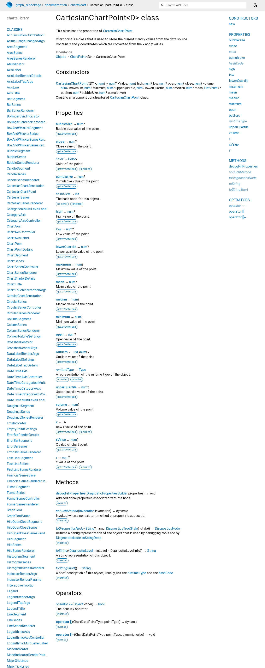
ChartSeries (15, 261)
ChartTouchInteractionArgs (27, 290)
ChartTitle (14, 284)
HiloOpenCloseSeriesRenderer (29, 533)
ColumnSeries (17, 325)
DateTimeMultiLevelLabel (26, 400)
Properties (239, 34)
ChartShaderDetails (21, 278)
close (60, 142)
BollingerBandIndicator (23, 116)
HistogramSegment (21, 556)
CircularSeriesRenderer (23, 313)
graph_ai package (28, 5)
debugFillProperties (71, 493)
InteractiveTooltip (20, 585)
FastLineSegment (20, 458)
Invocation (86, 511)
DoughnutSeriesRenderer (25, 417)
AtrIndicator (15, 64)
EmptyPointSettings (22, 429)
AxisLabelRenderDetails (24, 76)
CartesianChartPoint (117, 31)
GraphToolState (18, 516)
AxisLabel (14, 70)
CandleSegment (18, 168)
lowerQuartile (66, 247)
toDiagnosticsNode (69, 528)
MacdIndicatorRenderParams (28, 655)
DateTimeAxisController (24, 377)
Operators (239, 200)
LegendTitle (16, 609)
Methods (237, 160)
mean (60, 282)
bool (101, 604)
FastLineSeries (18, 464)
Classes (15, 29)
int (77, 194)
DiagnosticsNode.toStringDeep (78, 538)
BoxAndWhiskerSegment (25, 128)
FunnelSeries (16, 493)
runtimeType (65, 370)
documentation (56, 5)
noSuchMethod (67, 511)
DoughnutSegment (20, 406)
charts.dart (78, 5)
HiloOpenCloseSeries (22, 527)
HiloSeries (14, 545)
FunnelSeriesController (23, 498)
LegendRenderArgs (21, 597)
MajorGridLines (17, 661)
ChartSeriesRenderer (22, 273)
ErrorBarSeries (17, 446)
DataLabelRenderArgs (23, 354)
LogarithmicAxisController (26, 637)
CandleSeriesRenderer (23, 180)
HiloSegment (16, 539)
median (61, 299)
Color (72, 159)
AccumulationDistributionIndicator (32, 35)
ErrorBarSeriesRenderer (24, 452)
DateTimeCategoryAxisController (31, 394)
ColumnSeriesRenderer (23, 331)
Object (61, 57)
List (207, 88)
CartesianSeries (18, 197)
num (101, 83)
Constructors (243, 18)
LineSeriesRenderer (21, 626)
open (59, 334)
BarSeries (14, 105)
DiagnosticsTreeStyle (122, 528)
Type (82, 370)
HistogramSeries (19, 562)
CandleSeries (16, 174)
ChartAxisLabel (18, 238)
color (59, 159)
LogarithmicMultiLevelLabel (27, 643)
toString (61, 551)
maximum (63, 264)
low (58, 229)
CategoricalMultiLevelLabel (27, 209)
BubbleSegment (18, 151)
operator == (64, 604)
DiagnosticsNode (167, 528)
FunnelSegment (18, 487)
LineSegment (16, 614)
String (90, 528)
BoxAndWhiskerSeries (23, 134)
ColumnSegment (19, 319)
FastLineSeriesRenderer (24, 470)
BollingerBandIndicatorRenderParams (34, 122)
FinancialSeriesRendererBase (28, 481)
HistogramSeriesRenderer (25, 568)
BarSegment (16, 99)
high (59, 212)
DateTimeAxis (17, 371)
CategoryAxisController (24, 221)
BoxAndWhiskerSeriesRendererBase (33, 145)
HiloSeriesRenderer (21, 551)
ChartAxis (14, 226)
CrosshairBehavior (20, 342)
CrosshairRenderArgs (22, 348)
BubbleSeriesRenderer (23, 163)
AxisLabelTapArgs (20, 82)
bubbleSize (64, 124)
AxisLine (13, 87)
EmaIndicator (16, 423)
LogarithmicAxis (18, 632)
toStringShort (65, 568)
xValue (61, 440)
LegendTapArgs (18, 603)
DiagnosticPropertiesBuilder (107, 493)
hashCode (63, 194)
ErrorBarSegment (19, 441)
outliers (62, 352)
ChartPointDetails (20, 249)
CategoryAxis (16, 215)
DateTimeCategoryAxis (24, 388)
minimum (63, 317)
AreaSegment (17, 47)
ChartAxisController (21, 232)
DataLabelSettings (21, 360)
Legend (12, 591)
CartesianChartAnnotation (25, 186)
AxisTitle (13, 93)
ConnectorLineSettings (24, 336)
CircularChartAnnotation (24, 296)
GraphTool (14, 510)
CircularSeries (17, 302)
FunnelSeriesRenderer (23, 504)
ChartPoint (78, 57)
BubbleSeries (16, 157)
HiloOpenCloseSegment (24, 522)
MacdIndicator (17, 649)
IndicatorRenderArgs (22, 574)
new (232, 24)
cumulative (64, 177)
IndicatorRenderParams (24, 580)
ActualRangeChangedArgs (26, 41)
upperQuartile (66, 387)
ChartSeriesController (22, 267)
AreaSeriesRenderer (21, 58)
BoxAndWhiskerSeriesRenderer (29, 139)
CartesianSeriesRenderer (25, 203)
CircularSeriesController (24, 307)
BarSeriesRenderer (20, 111)
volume (61, 405)
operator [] (64, 622)
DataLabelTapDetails (22, 365)
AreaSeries (15, 53)
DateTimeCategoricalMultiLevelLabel (34, 383)
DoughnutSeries (18, 412)
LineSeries (14, 620)
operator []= (65, 635)
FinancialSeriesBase (21, 475)
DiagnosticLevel (81, 551)
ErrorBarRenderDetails (23, 435)
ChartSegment (17, 255)
